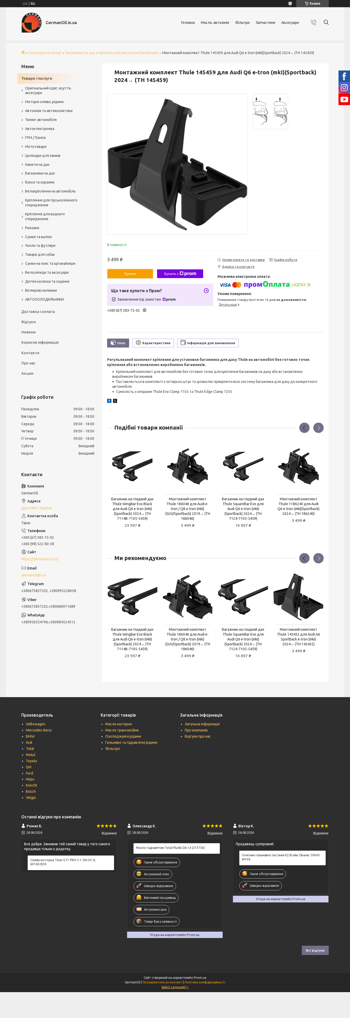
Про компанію (196, 730)
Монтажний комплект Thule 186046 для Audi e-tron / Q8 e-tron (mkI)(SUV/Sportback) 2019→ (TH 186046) (187, 509)
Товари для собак (40, 254)
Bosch (31, 791)
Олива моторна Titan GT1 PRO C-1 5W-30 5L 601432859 (63, 862)
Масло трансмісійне (122, 730)
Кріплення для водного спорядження (45, 216)
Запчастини (265, 23)
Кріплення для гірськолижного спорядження (51, 202)
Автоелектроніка (39, 129)
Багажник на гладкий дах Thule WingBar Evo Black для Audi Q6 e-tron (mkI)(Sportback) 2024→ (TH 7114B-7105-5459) (132, 509)
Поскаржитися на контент (162, 982)
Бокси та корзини (39, 182)
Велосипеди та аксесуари (47, 272)
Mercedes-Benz (39, 730)
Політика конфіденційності (204, 982)
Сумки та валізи (38, 237)
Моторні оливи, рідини (44, 102)
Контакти (30, 353)
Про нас (28, 363)
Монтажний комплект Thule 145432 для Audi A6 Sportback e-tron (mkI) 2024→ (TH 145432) (298, 636)
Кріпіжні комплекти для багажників (128, 53)
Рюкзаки (32, 228)
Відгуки (28, 322)
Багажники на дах (80, 53)
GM (28, 767)
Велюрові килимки (41, 290)
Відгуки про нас (198, 736)
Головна (188, 23)
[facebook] (109, 402)
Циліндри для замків (42, 156)
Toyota (31, 761)
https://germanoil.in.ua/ (39, 559)
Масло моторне (118, 724)
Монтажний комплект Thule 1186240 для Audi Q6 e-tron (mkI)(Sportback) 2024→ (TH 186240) (298, 506)
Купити (130, 274)
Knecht (31, 785)
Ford (29, 773)
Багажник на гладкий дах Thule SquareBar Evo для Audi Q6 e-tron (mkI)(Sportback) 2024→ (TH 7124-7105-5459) (243, 509)
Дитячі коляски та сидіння (47, 281)
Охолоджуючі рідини (123, 736)
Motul (30, 755)
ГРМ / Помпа (35, 138)
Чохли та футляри (40, 245)
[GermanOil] (31, 22)
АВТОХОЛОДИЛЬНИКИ (44, 299)
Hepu (30, 779)
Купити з (171, 274)
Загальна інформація (202, 724)
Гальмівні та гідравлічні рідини (131, 742)
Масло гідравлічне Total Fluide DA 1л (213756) (170, 847)
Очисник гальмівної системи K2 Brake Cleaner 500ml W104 (281, 857)
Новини (28, 332)
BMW (30, 736)
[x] (115, 402)
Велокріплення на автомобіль (50, 191)
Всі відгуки (315, 950)
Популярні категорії (44, 53)
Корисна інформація (40, 342)
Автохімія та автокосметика (49, 111)
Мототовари (35, 147)
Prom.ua (200, 977)
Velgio (31, 798)
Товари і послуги (36, 78)
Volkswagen (35, 724)
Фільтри (242, 23)
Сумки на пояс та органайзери (50, 263)
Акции (27, 373)
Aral (29, 742)
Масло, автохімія (215, 23)
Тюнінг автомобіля (41, 120)
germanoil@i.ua (33, 575)
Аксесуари (290, 23)
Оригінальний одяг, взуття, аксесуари (48, 90)
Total (30, 749)
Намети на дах (37, 164)
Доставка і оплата (38, 311)
